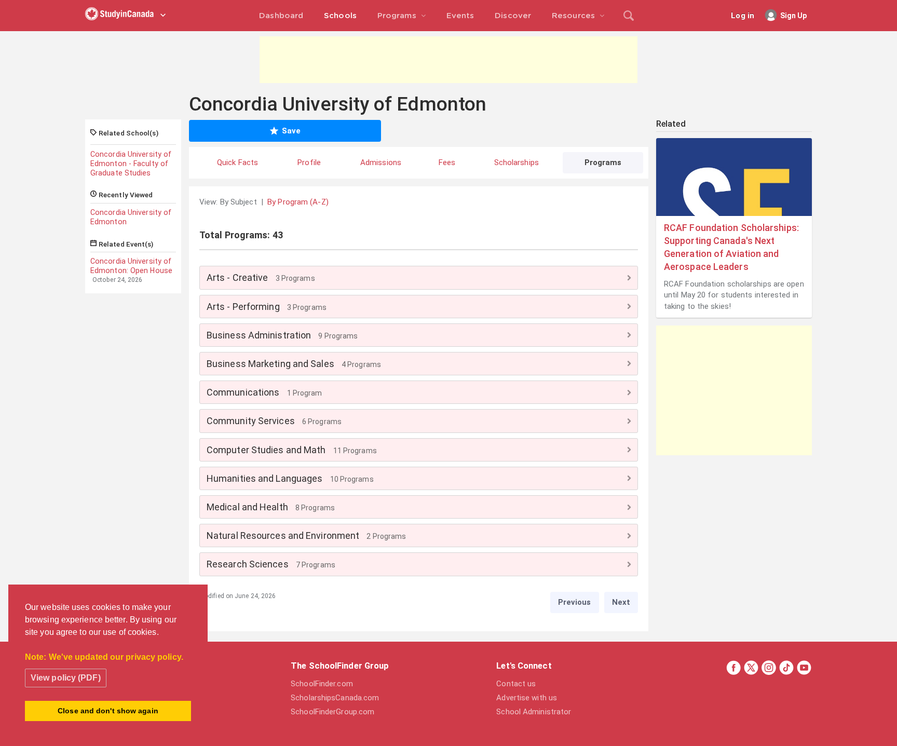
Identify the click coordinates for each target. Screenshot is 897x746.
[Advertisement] (448, 59)
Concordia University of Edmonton (130, 217)
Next (621, 602)
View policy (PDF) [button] (66, 677)
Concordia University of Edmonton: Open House (131, 266)
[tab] (418, 277)
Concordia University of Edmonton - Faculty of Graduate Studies (130, 163)
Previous (574, 602)
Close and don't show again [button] (108, 711)
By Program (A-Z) (298, 202)
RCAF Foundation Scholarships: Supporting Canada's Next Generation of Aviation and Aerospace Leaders (731, 247)
